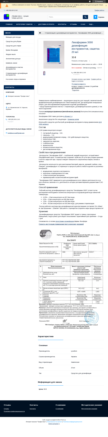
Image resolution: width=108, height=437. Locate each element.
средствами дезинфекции (64, 221)
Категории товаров (24, 24)
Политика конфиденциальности (14, 411)
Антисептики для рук (13, 59)
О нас (83, 24)
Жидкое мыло (11, 54)
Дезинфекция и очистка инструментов (14, 68)
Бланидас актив (73, 119)
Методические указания (89, 409)
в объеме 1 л (67, 116)
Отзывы (73, 24)
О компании (59, 409)
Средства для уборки (13, 41)
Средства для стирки (13, 46)
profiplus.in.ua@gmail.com (16, 133)
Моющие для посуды (13, 37)
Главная (9, 24)
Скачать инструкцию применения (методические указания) (61, 224)
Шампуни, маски (11, 63)
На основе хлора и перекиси (16, 79)
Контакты (62, 24)
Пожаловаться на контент (54, 422)
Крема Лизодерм (12, 50)
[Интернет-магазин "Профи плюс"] (6, 19)
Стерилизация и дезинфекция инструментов (61, 33)
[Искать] (85, 17)
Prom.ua (63, 420)
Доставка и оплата (46, 24)
